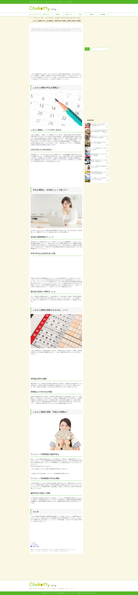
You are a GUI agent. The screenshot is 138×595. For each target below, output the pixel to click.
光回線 (57, 14)
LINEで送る (35, 546)
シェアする (34, 544)
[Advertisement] (56, 565)
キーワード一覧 (54, 593)
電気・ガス (69, 14)
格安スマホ (46, 14)
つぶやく (33, 543)
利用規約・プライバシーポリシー (68, 593)
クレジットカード (35, 14)
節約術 (92, 14)
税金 (80, 14)
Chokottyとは (45, 593)
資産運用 (103, 14)
